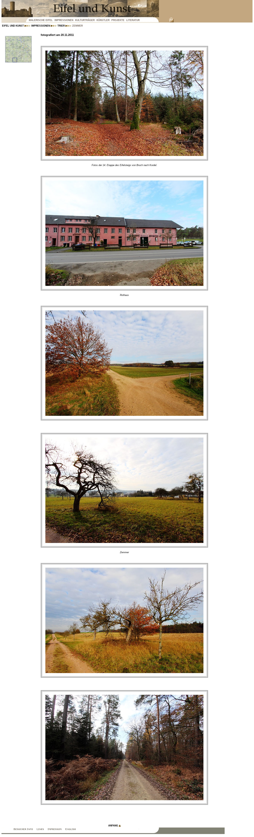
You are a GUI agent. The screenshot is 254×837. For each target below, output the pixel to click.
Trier (61, 25)
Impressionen (63, 20)
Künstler (103, 20)
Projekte (117, 20)
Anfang (113, 825)
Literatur (133, 20)
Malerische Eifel (41, 20)
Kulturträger (85, 20)
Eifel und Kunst (13, 25)
